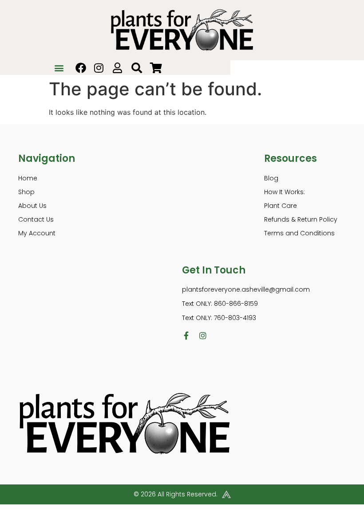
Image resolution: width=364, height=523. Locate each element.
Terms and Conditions (299, 233)
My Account (36, 233)
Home (27, 178)
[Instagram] (203, 336)
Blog (271, 178)
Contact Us (36, 219)
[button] (59, 67)
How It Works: (284, 191)
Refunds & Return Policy (300, 219)
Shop (26, 191)
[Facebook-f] (186, 336)
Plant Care (280, 205)
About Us (32, 205)
